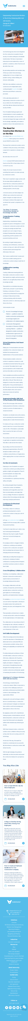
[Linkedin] (17, 1007)
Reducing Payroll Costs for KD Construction (14, 961)
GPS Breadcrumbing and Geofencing (14, 924)
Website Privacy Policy (14, 986)
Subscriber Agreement (14, 982)
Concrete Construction (14, 942)
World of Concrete (14, 964)
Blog (14, 947)
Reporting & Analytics (14, 929)
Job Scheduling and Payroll (14, 931)
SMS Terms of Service (14, 995)
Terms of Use (14, 991)
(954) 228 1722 (15, 914)
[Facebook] (6, 1007)
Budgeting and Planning (14, 934)
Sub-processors (14, 979)
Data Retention (14, 993)
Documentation (14, 972)
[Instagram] (10, 1007)
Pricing (14, 977)
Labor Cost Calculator (14, 951)
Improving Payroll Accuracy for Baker (14, 958)
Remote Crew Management (14, 927)
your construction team (13, 520)
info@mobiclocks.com (15, 911)
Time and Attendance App (14, 936)
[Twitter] (14, 1007)
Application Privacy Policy (14, 988)
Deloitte (5, 161)
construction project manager (17, 599)
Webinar (14, 949)
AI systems (14, 89)
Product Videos (14, 970)
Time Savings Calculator (14, 953)
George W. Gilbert (8, 23)
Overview (14, 922)
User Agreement (14, 984)
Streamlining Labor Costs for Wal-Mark (14, 956)
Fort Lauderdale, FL (15, 912)
